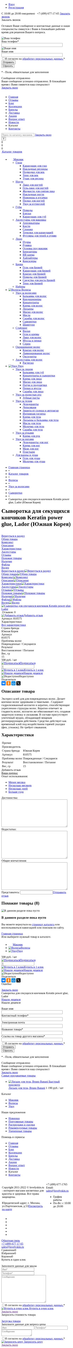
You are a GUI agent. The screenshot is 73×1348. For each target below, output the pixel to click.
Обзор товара (9, 574)
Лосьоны (28, 308)
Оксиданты (29, 356)
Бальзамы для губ (33, 372)
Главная (13, 96)
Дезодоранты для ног (35, 442)
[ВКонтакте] (3, 683)
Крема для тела (32, 416)
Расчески (28, 362)
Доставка (14, 112)
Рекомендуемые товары (23, 1127)
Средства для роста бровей (39, 280)
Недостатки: (8, 829)
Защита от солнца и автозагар (41, 410)
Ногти (19, 181)
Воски (26, 331)
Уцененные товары (20, 1131)
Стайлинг (21, 327)
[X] (18, 683)
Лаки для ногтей (33, 184)
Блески (27, 213)
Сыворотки (29, 321)
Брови (19, 264)
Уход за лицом (24, 369)
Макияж (18, 944)
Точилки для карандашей (38, 232)
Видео (5, 602)
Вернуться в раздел (13, 570)
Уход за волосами (26, 292)
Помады (28, 210)
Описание (7, 580)
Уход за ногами (25, 439)
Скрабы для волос (33, 318)
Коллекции (15, 106)
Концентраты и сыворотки (39, 375)
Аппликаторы (31, 222)
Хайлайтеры (30, 257)
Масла (26, 315)
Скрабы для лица (33, 391)
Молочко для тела (33, 426)
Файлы (5, 599)
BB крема (28, 254)
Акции (13, 115)
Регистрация (16, 7)
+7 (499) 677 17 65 (12, 1243)
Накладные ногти (33, 194)
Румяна (27, 245)
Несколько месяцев (20, 785)
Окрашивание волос (28, 346)
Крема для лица (32, 378)
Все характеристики (13, 624)
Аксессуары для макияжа (31, 219)
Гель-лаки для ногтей (35, 187)
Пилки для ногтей (34, 200)
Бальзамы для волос (35, 296)
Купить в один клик (41, 1308)
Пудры (27, 242)
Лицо (19, 238)
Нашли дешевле (33, 673)
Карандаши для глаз (35, 165)
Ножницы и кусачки (35, 197)
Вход (12, 4)
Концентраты (31, 302)
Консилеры (29, 261)
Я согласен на (35, 58)
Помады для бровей (35, 277)
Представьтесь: (10, 892)
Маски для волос (33, 311)
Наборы (20, 286)
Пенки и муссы (32, 388)
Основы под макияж (35, 248)
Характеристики (11, 583)
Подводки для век (33, 172)
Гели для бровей (32, 267)
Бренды (13, 109)
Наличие (6, 596)
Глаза (19, 162)
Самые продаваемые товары (18, 1075)
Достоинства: (9, 797)
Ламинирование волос (36, 353)
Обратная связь (10, 1240)
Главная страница (12, 933)
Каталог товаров (11, 151)
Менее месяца (17, 782)
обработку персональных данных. (42, 58)
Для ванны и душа (27, 455)
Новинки (14, 1118)
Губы (19, 207)
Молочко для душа (34, 461)
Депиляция (29, 407)
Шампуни (29, 324)
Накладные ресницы (35, 168)
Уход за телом (24, 400)
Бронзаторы (30, 251)
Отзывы (13, 100)
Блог (11, 103)
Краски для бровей (34, 273)
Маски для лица (32, 381)
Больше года (16, 791)
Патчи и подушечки (35, 385)
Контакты (14, 128)
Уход (20, 950)
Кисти (26, 226)
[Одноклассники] (8, 683)
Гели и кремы (31, 334)
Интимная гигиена (34, 413)
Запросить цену (33, 1341)
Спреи (26, 343)
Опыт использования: (14, 776)
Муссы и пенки (32, 340)
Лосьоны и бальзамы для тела (40, 420)
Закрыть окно (9, 87)
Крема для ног (31, 445)
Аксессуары (8, 586)
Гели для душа (31, 458)
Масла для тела (32, 423)
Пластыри (29, 451)
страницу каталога (43, 924)
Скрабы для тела (33, 429)
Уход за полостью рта (28, 394)
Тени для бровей (33, 283)
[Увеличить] (36, 609)
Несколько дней (18, 788)
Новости (14, 122)
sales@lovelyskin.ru (57, 1190)
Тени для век (30, 175)
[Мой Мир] (13, 683)
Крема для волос (33, 305)
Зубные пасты (31, 397)
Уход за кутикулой (34, 203)
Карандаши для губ (34, 216)
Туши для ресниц (33, 178)
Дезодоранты (31, 404)
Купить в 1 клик (34, 669)
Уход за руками (25, 432)
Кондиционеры (32, 299)
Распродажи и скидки (22, 1124)
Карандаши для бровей (36, 270)
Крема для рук (31, 435)
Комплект (7, 577)
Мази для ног (31, 448)
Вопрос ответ (17, 119)
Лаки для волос (32, 337)
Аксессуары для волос (29, 359)
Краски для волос (33, 350)
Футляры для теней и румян (40, 235)
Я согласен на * (35, 1305)
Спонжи (28, 229)
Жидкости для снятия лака (39, 191)
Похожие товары (11, 593)
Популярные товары (21, 1121)
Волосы (25, 947)
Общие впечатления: (14, 860)
